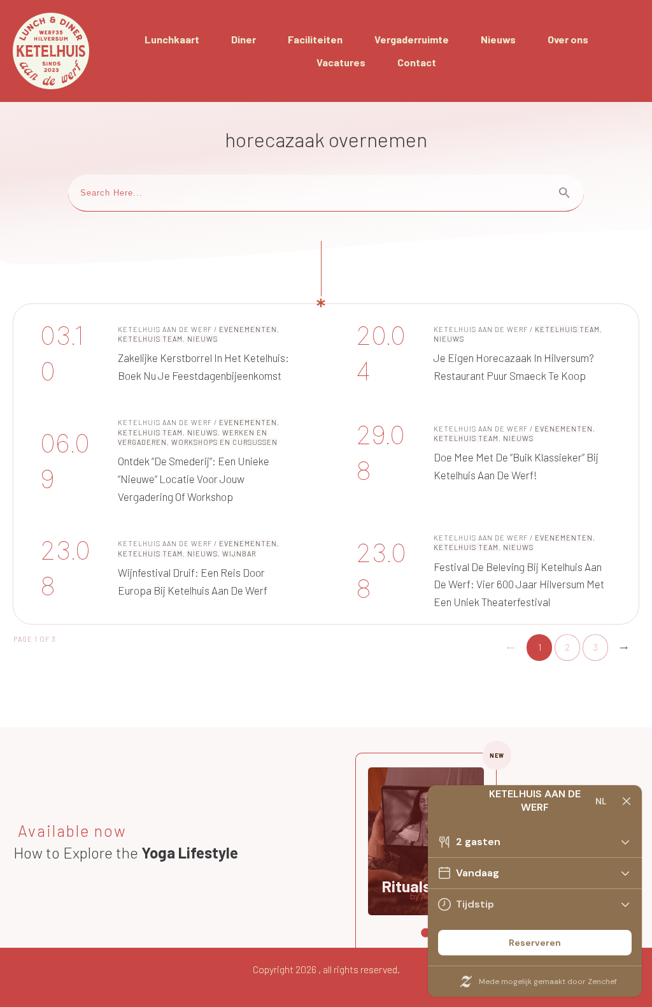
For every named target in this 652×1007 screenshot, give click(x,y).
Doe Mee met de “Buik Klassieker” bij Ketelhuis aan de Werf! (484, 461)
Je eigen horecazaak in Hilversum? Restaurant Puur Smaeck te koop (484, 353)
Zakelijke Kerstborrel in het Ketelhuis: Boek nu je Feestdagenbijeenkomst (168, 353)
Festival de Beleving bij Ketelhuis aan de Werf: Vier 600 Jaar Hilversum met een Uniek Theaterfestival (484, 571)
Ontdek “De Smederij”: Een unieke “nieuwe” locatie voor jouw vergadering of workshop (168, 461)
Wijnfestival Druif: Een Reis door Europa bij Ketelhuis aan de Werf (168, 571)
